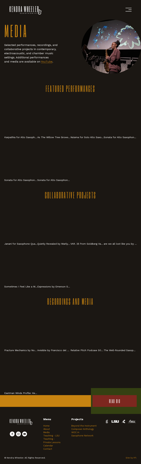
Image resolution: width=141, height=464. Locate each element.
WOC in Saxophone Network (82, 434)
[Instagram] (18, 434)
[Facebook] (12, 434)
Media (46, 432)
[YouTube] (24, 434)
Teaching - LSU (51, 435)
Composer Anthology (82, 429)
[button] (20, 115)
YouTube (46, 61)
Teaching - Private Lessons (52, 440)
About (46, 429)
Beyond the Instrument (84, 425)
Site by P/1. (131, 458)
